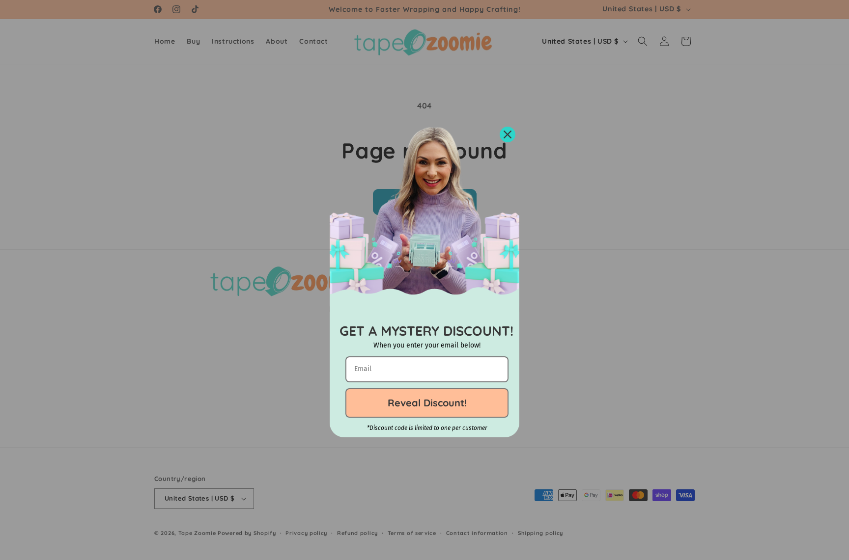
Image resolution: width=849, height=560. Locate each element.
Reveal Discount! (427, 403)
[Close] (507, 134)
